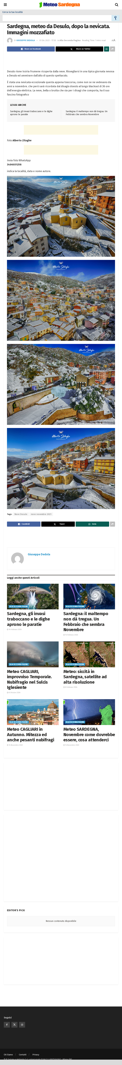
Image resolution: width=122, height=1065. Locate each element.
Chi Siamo (8, 1054)
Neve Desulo (21, 514)
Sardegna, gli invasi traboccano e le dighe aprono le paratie (28, 619)
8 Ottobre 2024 (14, 693)
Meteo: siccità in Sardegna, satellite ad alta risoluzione (85, 677)
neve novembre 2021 (41, 514)
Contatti (22, 1054)
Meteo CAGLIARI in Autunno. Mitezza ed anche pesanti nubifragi (30, 734)
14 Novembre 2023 (15, 745)
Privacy (35, 1054)
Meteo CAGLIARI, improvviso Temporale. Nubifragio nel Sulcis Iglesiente (29, 679)
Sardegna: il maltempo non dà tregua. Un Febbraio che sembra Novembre (85, 621)
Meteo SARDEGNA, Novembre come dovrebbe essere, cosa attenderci (89, 734)
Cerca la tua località (12, 12)
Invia (115, 18)
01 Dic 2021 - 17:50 (47, 40)
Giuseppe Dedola (25, 40)
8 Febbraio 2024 (71, 687)
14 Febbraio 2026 (14, 630)
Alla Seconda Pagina (70, 40)
